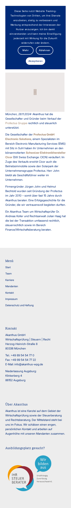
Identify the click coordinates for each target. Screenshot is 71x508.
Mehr (25, 50)
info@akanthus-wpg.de (28, 364)
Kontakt (9, 292)
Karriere (9, 280)
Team (8, 273)
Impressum (11, 298)
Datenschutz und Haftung (19, 305)
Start (8, 267)
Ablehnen (44, 50)
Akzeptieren (35, 61)
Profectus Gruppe (16, 123)
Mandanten (11, 286)
